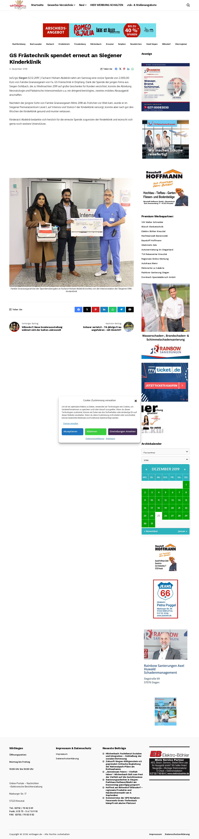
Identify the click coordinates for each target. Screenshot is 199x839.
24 (151, 515)
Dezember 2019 (166, 469)
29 (186, 515)
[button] (135, 400)
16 (145, 507)
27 (172, 515)
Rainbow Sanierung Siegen (155, 272)
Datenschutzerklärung (95, 438)
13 (172, 500)
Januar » (182, 531)
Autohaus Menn (149, 263)
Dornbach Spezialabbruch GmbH (158, 277)
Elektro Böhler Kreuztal (153, 231)
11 (159, 500)
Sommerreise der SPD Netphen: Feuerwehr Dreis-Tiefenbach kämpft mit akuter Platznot (123, 800)
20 (172, 507)
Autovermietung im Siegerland (157, 249)
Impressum (110, 438)
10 (152, 500)
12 (166, 500)
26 (165, 515)
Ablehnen (92, 431)
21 (179, 507)
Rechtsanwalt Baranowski (154, 236)
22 (186, 507)
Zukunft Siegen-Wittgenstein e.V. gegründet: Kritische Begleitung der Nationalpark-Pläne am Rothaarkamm (124, 765)
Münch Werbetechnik (152, 226)
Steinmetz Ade (149, 245)
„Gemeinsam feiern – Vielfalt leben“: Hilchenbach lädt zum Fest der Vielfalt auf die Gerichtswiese (124, 774)
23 (145, 515)
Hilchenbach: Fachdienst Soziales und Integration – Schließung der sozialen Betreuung (124, 756)
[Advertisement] (71, 151)
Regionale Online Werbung (155, 259)
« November (151, 531)
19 (165, 507)
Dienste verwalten (70, 423)
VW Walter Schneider (152, 222)
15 (186, 500)
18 (158, 507)
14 (179, 500)
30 (145, 523)
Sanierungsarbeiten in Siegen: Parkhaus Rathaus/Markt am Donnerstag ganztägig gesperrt (123, 782)
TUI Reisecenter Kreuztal (154, 254)
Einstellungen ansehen (123, 431)
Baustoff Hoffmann (151, 240)
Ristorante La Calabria (152, 268)
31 (152, 523)
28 (179, 515)
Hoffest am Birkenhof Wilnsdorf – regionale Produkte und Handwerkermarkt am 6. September (124, 791)
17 (152, 507)
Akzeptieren (70, 431)
